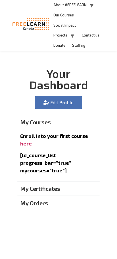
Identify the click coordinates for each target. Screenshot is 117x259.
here (26, 143)
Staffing (78, 45)
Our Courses (63, 15)
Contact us (90, 35)
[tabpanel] (58, 155)
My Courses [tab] (35, 122)
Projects (60, 35)
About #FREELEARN (70, 5)
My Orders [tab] (34, 203)
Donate (59, 45)
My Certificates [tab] (40, 188)
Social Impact (64, 25)
